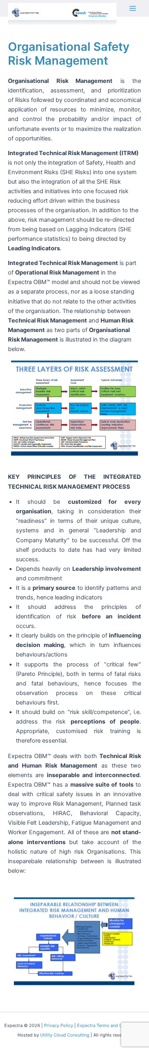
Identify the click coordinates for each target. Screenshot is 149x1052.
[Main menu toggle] (132, 8)
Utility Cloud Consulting (64, 1035)
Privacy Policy (58, 1025)
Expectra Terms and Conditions (109, 1025)
